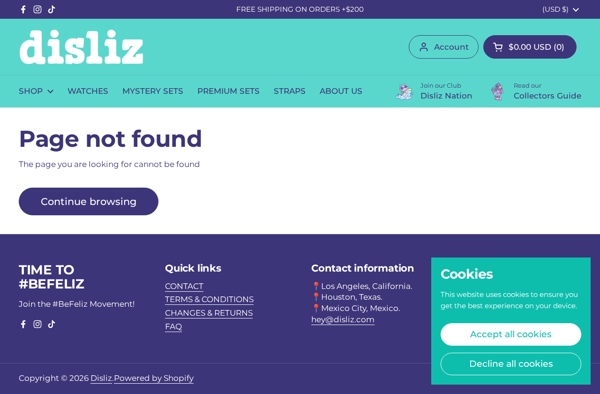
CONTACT (184, 286)
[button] (530, 47)
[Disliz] (81, 47)
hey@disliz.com (343, 319)
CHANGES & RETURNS (209, 313)
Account (451, 47)
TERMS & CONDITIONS (209, 299)
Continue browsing (88, 201)
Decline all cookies (511, 363)
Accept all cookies (511, 334)
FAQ (173, 326)
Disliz (101, 378)
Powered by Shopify (154, 378)
